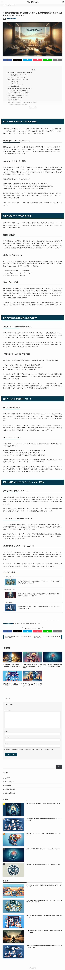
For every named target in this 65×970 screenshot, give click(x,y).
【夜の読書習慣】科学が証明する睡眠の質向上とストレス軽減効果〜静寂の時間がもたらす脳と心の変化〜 (38, 594)
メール (7, 737)
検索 (59, 766)
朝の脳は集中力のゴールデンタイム (19, 75)
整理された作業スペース (17, 84)
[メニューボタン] (2, 2)
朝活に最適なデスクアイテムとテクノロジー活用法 (22, 102)
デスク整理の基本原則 (16, 97)
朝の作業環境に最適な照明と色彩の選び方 (20, 88)
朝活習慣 (7, 778)
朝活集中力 (17, 623)
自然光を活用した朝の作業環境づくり (20, 90)
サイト (6, 743)
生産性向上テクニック (35, 623)
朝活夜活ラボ (32, 2)
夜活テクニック (9, 782)
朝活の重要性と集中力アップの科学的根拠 (20, 72)
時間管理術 (8, 785)
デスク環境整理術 (25, 623)
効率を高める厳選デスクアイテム (19, 104)
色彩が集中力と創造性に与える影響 (19, 93)
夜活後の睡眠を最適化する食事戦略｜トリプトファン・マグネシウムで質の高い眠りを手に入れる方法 (38, 582)
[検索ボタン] (63, 2)
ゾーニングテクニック (16, 99)
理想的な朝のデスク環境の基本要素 (18, 79)
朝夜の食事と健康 (10, 789)
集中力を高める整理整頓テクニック (18, 95)
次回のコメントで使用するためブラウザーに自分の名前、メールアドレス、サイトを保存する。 (30, 749)
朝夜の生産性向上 (12, 18)
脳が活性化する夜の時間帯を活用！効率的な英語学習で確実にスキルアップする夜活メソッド (38, 607)
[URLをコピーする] (57, 60)
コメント (7, 710)
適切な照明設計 (14, 81)
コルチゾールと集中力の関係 (18, 77)
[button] (7, 60)
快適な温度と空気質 (16, 86)
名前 (6, 731)
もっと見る (32, 107)
